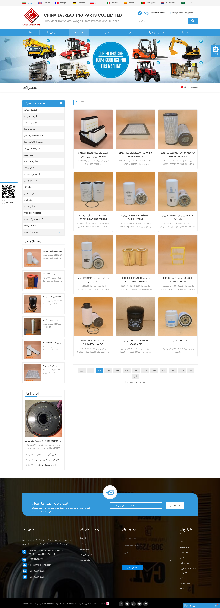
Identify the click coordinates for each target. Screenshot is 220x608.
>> (191, 370)
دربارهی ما (53, 33)
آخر (136, 376)
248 (163, 370)
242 (108, 370)
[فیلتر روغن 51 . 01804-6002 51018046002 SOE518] (93, 317)
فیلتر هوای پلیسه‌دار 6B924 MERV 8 (53, 366)
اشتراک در (175, 505)
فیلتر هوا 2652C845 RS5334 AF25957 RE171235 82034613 (178, 155)
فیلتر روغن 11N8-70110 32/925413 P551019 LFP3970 (135, 217)
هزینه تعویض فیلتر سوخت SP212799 (53, 251)
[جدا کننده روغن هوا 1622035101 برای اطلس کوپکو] (93, 254)
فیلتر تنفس (29, 193)
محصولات (79, 33)
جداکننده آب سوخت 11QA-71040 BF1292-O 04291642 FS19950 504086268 (93, 217)
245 (136, 370)
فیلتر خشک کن (30, 180)
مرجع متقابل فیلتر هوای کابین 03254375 (53, 342)
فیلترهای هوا (29, 129)
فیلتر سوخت (85, 560)
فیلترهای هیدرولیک (32, 148)
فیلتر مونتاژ (29, 168)
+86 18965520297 (36, 571)
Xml (182, 588)
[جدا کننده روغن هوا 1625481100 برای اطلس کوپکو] (177, 191)
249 (173, 370)
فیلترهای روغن (30, 110)
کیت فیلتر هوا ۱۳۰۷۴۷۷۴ (52, 274)
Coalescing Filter (32, 213)
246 (145, 370)
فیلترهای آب (29, 206)
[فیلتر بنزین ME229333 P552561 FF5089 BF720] (135, 317)
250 (182, 370)
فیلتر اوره (28, 200)
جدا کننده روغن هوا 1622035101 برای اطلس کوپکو (93, 280)
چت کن (192, 606)
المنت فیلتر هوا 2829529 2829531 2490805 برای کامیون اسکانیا (93, 155)
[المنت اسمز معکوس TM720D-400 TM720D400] (32, 326)
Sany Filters (30, 225)
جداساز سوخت (30, 122)
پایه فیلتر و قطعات (32, 174)
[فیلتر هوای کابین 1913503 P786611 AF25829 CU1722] (177, 254)
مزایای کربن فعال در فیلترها (46, 465)
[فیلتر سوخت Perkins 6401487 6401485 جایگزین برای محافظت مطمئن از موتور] (43, 418)
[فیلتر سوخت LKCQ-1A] (177, 317)
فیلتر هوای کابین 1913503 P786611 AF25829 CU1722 (177, 280)
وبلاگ (182, 578)
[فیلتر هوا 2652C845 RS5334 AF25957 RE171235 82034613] (177, 129)
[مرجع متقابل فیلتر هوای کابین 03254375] (32, 349)
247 (154, 370)
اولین (82, 370)
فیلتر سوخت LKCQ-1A (178, 340)
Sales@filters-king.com (182, 13)
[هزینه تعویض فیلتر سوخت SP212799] (32, 258)
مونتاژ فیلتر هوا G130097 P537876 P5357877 (53, 296)
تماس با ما (185, 33)
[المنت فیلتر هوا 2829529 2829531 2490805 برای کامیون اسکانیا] (93, 129)
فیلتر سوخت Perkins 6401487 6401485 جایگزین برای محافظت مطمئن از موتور (43, 441)
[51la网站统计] (107, 603)
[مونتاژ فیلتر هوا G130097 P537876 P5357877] (32, 303)
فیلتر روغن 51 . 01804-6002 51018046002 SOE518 (93, 342)
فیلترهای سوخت (31, 116)
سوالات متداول (156, 33)
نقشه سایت (185, 583)
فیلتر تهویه (28, 155)
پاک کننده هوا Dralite (33, 142)
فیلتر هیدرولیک (86, 554)
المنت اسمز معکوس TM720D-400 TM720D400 (53, 320)
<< (91, 370)
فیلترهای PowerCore (34, 135)
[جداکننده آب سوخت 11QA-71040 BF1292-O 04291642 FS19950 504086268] (93, 191)
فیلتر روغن (84, 549)
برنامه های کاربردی (32, 232)
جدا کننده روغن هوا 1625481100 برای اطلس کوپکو (178, 217)
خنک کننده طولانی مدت (34, 219)
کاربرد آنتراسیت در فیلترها (46, 454)
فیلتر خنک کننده (31, 161)
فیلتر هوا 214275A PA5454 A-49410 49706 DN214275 (135, 155)
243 (117, 370)
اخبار (129, 33)
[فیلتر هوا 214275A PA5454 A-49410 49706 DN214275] (135, 129)
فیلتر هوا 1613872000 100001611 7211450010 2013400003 (136, 280)
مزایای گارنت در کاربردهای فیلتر (48, 460)
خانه (29, 33)
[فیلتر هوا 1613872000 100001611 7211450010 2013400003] (135, 254)
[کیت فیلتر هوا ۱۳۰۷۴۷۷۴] (32, 280)
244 (126, 370)
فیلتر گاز (28, 187)
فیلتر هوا (83, 538)
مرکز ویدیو (106, 33)
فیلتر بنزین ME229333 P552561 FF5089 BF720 (135, 342)
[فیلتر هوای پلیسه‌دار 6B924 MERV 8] (32, 372)
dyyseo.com (99, 603)
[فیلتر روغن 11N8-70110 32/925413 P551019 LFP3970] (135, 191)
